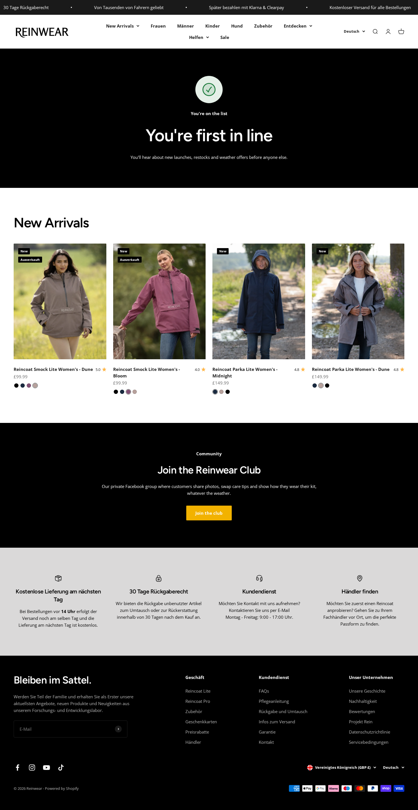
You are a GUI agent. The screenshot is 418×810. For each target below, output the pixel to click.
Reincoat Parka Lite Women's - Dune (351, 369)
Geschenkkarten (201, 721)
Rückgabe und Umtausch (283, 711)
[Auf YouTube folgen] (46, 767)
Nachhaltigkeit (363, 701)
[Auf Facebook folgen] (17, 767)
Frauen (158, 26)
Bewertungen (362, 711)
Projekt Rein (361, 721)
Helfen (196, 37)
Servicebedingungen (368, 742)
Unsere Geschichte (367, 691)
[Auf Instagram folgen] (32, 767)
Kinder (212, 26)
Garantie (267, 732)
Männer (185, 26)
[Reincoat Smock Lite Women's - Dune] (35, 385)
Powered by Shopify (62, 788)
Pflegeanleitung (274, 701)
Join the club (209, 513)
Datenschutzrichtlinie (369, 732)
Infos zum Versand (277, 721)
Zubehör (263, 26)
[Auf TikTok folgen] (61, 767)
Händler (193, 742)
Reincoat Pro (197, 701)
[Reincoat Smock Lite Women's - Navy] (22, 385)
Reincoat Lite (197, 691)
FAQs (264, 691)
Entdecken (295, 26)
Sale (224, 37)
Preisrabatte (197, 732)
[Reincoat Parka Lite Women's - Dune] (221, 392)
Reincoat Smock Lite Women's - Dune (53, 369)
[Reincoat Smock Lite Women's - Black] (16, 385)
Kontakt (266, 742)
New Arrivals (120, 26)
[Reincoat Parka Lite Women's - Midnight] (215, 392)
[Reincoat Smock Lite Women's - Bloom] (29, 385)
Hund (237, 26)
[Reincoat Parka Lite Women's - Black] (227, 392)
